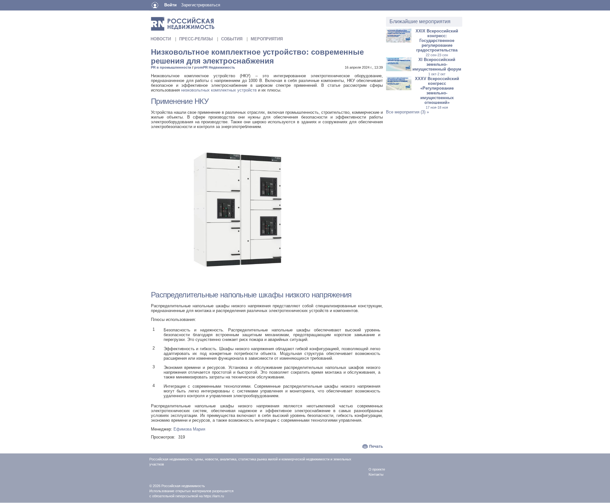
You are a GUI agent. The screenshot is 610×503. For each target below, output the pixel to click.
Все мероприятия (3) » (407, 112)
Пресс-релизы (196, 39)
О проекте (377, 469)
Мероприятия (267, 39)
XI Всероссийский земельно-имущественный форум (436, 66)
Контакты (376, 474)
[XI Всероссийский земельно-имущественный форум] (398, 69)
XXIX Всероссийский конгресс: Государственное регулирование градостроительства (437, 43)
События (231, 39)
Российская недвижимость (183, 486)
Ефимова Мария (189, 429)
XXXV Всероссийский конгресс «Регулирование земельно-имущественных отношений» (437, 92)
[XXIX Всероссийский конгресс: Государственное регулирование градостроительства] (398, 41)
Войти (170, 5)
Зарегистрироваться (200, 5)
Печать (376, 446)
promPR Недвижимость (214, 67)
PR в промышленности (171, 67)
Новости (161, 39)
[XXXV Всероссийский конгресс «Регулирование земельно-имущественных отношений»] (398, 88)
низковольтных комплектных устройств (219, 90)
